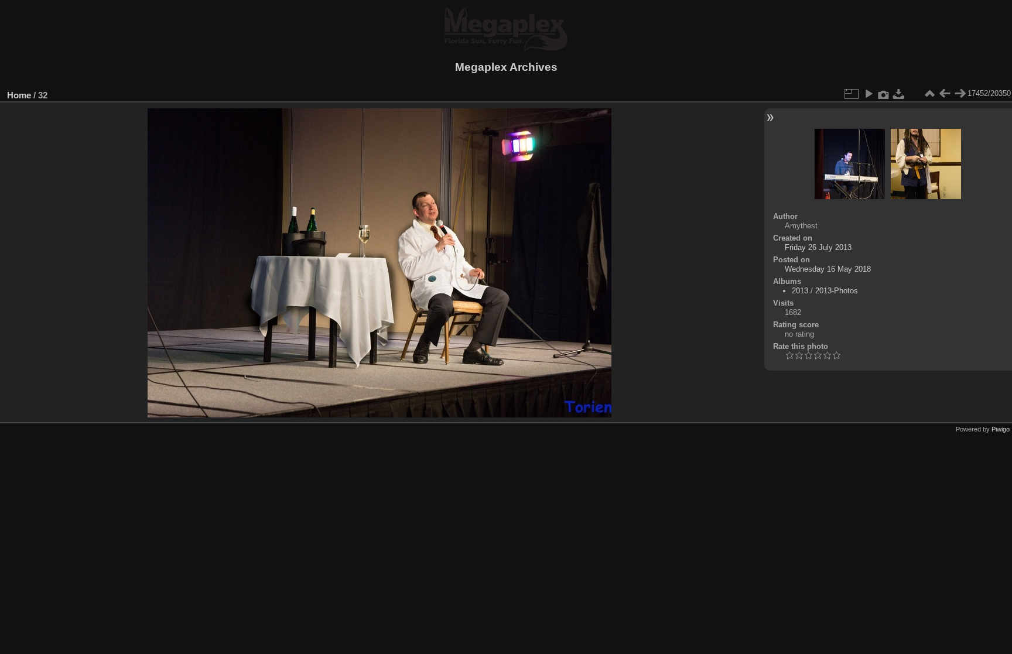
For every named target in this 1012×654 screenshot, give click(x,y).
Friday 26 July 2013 (818, 247)
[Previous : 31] (944, 93)
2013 (800, 290)
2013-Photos (836, 290)
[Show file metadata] (883, 93)
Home (19, 95)
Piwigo (1001, 429)
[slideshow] (868, 93)
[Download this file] (899, 93)
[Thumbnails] (929, 93)
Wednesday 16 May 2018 (828, 269)
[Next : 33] (959, 93)
